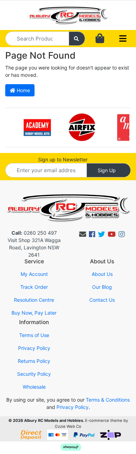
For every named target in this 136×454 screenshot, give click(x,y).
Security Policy (34, 374)
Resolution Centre (34, 300)
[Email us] (82, 234)
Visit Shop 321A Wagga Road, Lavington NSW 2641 (34, 247)
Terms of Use (34, 335)
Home (22, 90)
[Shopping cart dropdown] (100, 39)
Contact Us (102, 300)
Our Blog (102, 287)
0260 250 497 (34, 233)
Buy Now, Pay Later (34, 313)
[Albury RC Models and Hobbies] (68, 14)
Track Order (34, 287)
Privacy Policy (34, 348)
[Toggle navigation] (123, 39)
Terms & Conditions (108, 400)
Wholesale (34, 387)
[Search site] (77, 38)
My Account (34, 274)
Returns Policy (34, 361)
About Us (102, 274)
